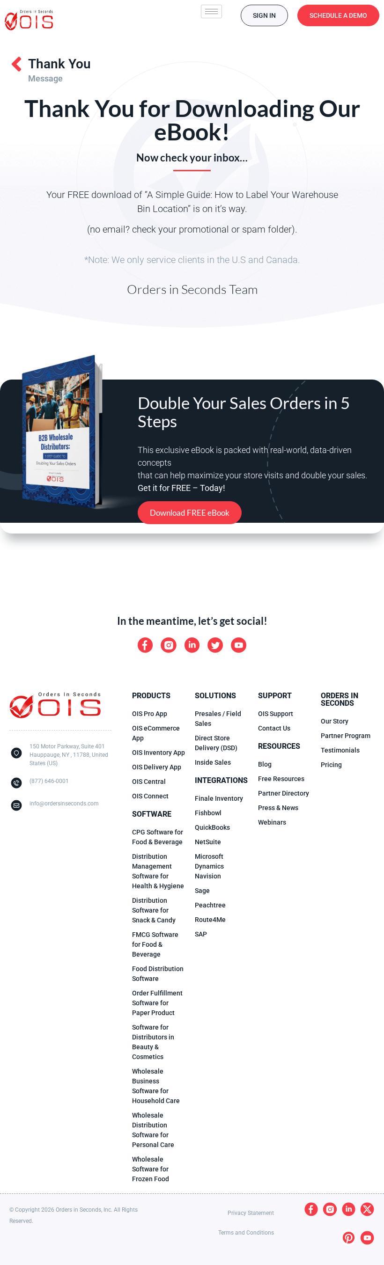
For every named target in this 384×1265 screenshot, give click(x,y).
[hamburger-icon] (211, 11)
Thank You (59, 64)
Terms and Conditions (246, 1232)
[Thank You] (16, 64)
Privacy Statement (251, 1213)
